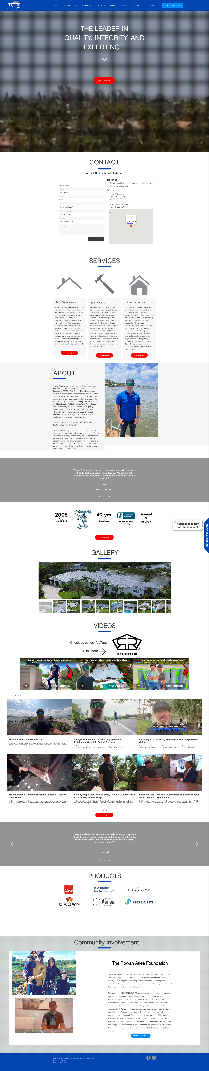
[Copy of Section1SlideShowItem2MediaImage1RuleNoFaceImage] (104, 860)
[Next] (197, 480)
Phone (61, 200)
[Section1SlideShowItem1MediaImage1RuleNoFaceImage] (99, 496)
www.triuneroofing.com (119, 204)
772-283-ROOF (119, 207)
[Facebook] (148, 1058)
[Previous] (12, 480)
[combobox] (81, 211)
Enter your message (66, 221)
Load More (104, 811)
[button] (15, 696)
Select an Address (65, 207)
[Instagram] (154, 1058)
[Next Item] (167, 580)
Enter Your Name (64, 185)
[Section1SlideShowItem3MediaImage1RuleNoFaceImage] (104, 496)
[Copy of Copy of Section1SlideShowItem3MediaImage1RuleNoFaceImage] (109, 496)
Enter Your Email (64, 192)
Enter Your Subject (65, 214)
